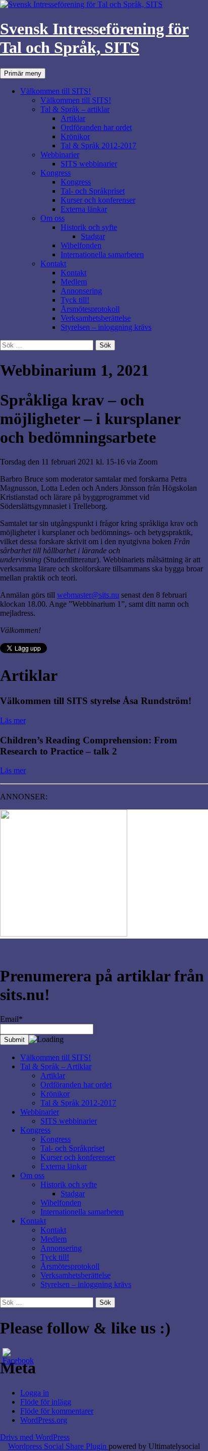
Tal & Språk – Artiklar (55, 1066)
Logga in (34, 1392)
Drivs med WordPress (35, 1437)
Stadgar (93, 236)
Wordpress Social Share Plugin (58, 1446)
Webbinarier (59, 154)
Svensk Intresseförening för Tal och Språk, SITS (94, 38)
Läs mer (13, 720)
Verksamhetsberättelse (96, 318)
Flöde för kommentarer (56, 1411)
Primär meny (22, 73)
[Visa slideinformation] (63, 934)
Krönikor (75, 136)
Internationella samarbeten (102, 254)
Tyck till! (75, 300)
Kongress (55, 172)
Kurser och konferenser (98, 200)
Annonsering (81, 290)
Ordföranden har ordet (96, 127)
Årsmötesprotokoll (90, 309)
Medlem (74, 281)
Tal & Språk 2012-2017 (98, 145)
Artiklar (73, 118)
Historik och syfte (89, 227)
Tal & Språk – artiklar (75, 109)
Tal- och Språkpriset (93, 191)
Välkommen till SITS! (55, 91)
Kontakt (53, 263)
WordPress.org (43, 1420)
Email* (11, 1019)
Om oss (52, 218)
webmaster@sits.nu (88, 595)
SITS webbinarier (89, 163)
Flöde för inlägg (45, 1402)
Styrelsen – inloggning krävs (106, 327)
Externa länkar (84, 209)
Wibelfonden (81, 245)
